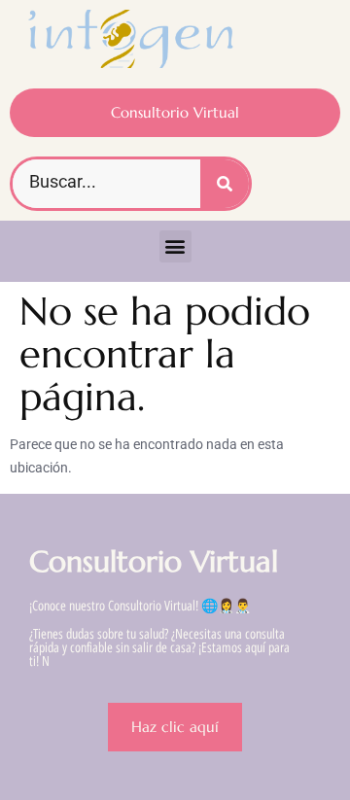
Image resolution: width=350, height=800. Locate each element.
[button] (175, 246)
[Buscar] (224, 183)
